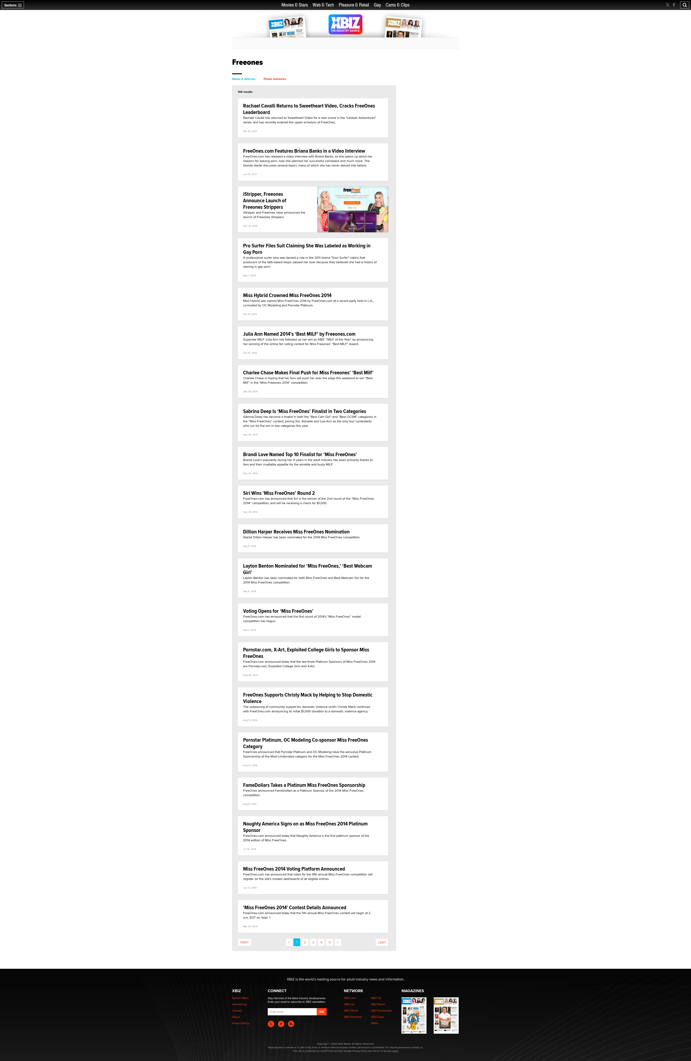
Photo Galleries (275, 79)
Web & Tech (323, 5)
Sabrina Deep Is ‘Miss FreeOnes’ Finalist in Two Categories (304, 411)
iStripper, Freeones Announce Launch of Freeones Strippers (264, 200)
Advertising (239, 1004)
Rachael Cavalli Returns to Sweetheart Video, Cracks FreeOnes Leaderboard (309, 109)
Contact (237, 1010)
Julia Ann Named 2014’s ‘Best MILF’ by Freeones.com (299, 334)
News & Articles (244, 79)
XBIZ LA (376, 998)
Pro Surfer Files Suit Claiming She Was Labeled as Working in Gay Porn (307, 249)
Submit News (240, 998)
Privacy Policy (240, 1023)
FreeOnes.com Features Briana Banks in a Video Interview (304, 151)
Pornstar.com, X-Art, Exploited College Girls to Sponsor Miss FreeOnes (306, 653)
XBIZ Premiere (353, 1017)
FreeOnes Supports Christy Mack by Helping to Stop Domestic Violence (307, 698)
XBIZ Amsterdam (381, 1010)
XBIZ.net (349, 1004)
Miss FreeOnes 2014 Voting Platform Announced (294, 869)
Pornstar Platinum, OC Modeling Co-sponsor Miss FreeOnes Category (305, 743)
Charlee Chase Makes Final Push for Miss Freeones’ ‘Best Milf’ (308, 372)
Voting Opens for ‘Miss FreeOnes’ (278, 611)
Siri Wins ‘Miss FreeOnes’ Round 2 (279, 493)
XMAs (374, 1023)
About (236, 1017)
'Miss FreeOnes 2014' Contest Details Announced (294, 907)
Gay (377, 5)
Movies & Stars (294, 5)
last (382, 942)
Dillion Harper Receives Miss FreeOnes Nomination (296, 531)
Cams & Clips (398, 5)
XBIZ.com (350, 998)
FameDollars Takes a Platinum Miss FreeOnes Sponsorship (304, 785)
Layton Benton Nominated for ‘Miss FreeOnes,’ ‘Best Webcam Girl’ (307, 569)
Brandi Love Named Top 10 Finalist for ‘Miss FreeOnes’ (300, 454)
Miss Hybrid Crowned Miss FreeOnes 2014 (287, 295)
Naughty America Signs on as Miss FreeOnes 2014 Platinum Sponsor (305, 827)
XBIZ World (351, 1010)
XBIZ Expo (377, 1017)
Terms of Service (382, 1051)
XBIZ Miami (378, 1004)
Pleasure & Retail (354, 5)
